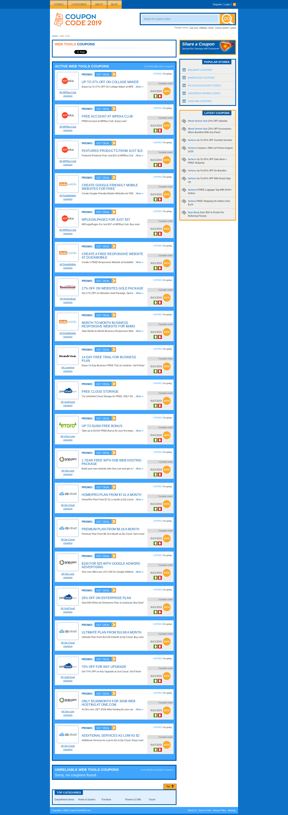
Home (55, 36)
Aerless (210, 140)
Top (168, 786)
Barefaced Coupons (201, 77)
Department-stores (64, 799)
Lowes (233, 27)
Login (227, 4)
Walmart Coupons (200, 70)
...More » (138, 86)
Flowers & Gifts (133, 799)
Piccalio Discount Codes (204, 85)
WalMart (203, 27)
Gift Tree (194, 27)
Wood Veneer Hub (207, 121)
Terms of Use (204, 810)
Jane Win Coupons (200, 101)
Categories (79, 4)
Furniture (106, 799)
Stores (58, 4)
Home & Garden (86, 799)
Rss (235, 4)
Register (217, 4)
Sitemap (231, 810)
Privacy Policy (219, 810)
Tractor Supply (222, 27)
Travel (152, 799)
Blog (114, 4)
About (99, 4)
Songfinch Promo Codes (204, 93)
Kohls (211, 27)
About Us (192, 810)
